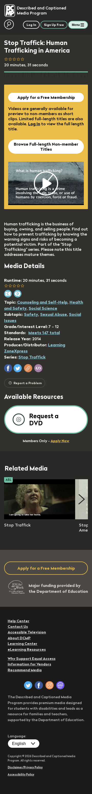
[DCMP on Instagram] (49, 685)
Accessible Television (27, 632)
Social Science (43, 308)
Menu (76, 25)
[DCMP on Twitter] (28, 685)
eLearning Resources (27, 649)
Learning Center (22, 643)
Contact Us (18, 626)
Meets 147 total (44, 332)
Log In (34, 123)
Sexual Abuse (53, 314)
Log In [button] (31, 25)
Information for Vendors (29, 664)
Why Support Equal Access (31, 658)
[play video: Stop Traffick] (40, 517)
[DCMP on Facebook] (39, 685)
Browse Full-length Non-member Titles (46, 147)
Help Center (18, 621)
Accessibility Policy (21, 774)
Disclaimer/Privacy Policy (25, 767)
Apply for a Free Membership (46, 97)
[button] (8, 368)
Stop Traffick (31, 357)
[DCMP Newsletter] (60, 685)
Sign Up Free (54, 25)
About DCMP (19, 638)
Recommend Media (25, 670)
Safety (31, 314)
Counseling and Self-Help (42, 302)
